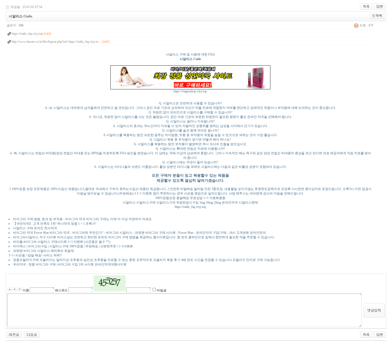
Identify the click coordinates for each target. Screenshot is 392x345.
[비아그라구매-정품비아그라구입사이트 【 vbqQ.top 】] (14, 334)
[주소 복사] (377, 16)
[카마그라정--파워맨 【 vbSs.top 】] (32, 334)
